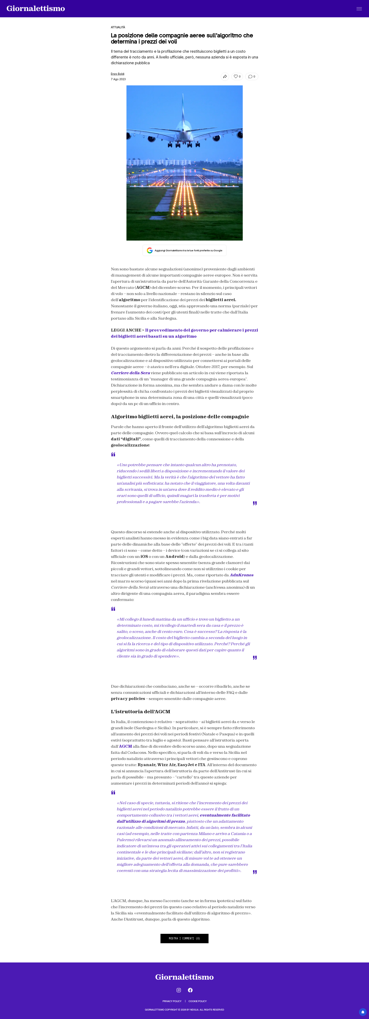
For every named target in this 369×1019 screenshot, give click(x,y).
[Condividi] (225, 76)
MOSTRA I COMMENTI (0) (184, 938)
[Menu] (359, 9)
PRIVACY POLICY (172, 1001)
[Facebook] (190, 990)
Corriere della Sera (130, 372)
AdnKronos (241, 574)
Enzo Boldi (117, 73)
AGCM (125, 746)
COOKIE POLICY (198, 1001)
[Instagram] (179, 990)
